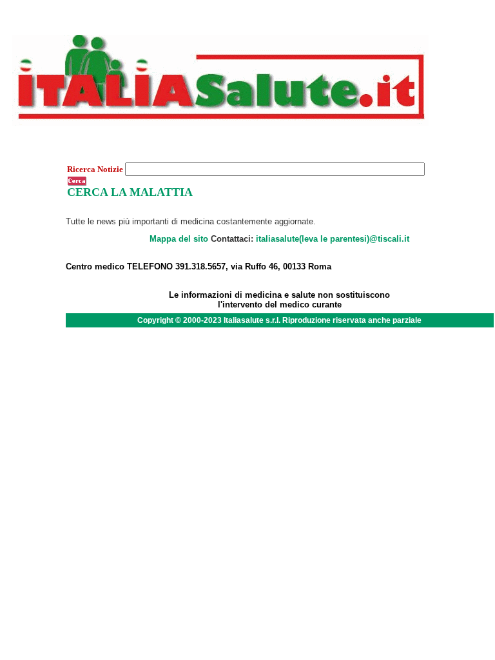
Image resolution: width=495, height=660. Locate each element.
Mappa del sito (179, 239)
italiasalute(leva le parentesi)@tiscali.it (332, 239)
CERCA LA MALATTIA (130, 192)
